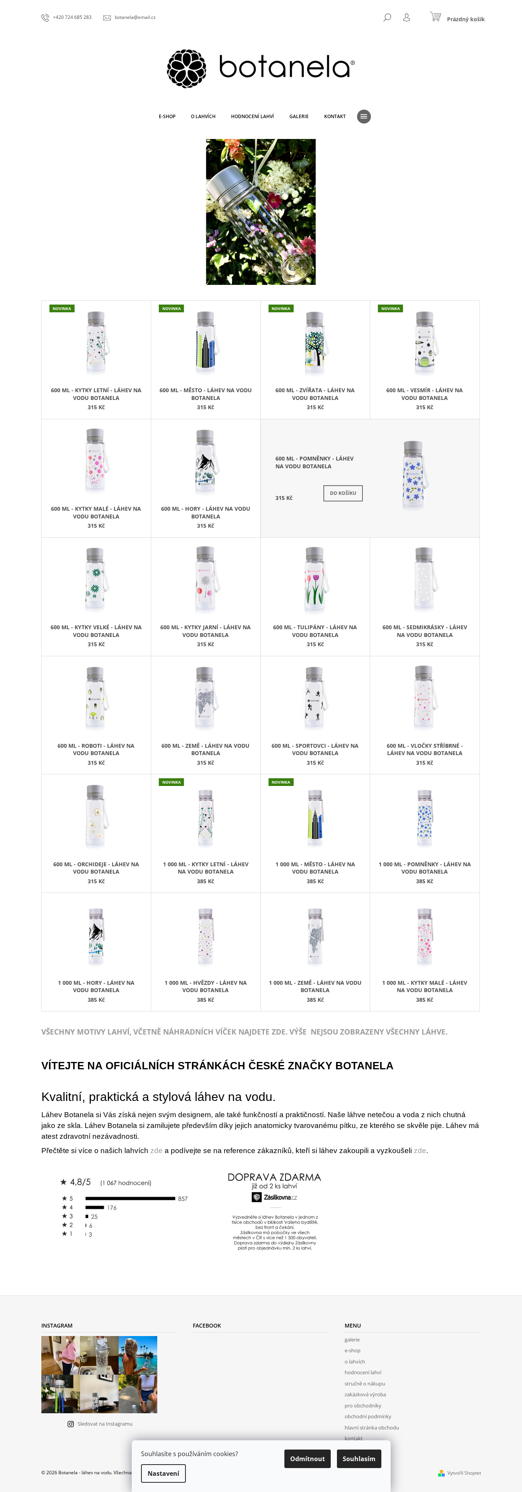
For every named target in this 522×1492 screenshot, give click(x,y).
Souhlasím (359, 1459)
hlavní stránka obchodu (372, 1427)
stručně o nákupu (365, 1383)
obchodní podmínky (368, 1416)
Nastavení (163, 1473)
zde (156, 1151)
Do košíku (343, 493)
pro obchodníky (363, 1405)
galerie (352, 1339)
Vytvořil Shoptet (464, 1473)
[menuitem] (167, 117)
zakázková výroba (365, 1394)
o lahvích (355, 1361)
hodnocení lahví (363, 1372)
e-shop (352, 1350)
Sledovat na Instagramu (105, 1423)
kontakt (354, 1438)
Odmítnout (307, 1459)
